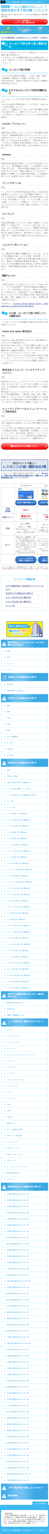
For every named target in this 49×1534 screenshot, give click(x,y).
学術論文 (10, 684)
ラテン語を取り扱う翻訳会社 (17, 838)
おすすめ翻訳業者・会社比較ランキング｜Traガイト (25, 2)
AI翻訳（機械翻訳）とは (15, 1015)
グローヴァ (11, 1061)
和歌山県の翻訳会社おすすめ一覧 (18, 1343)
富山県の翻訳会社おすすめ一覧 (18, 1300)
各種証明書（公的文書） (15, 691)
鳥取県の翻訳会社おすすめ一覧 (18, 1381)
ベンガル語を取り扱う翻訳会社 (18, 913)
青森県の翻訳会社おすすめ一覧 (18, 1200)
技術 (8, 705)
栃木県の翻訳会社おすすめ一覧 (18, 1244)
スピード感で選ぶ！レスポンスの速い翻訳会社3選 (23, 22)
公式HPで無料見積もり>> (26, 502)
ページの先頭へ (40, 1503)
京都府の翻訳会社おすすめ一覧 (18, 1362)
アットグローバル (13, 1036)
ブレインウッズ (12, 1142)
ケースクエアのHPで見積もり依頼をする (25, 559)
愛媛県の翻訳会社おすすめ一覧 (18, 1424)
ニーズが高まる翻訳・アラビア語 (18, 789)
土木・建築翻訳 (12, 737)
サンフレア (11, 1073)
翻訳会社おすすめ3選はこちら (24, 446)
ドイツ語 (10, 801)
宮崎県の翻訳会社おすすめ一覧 (18, 1468)
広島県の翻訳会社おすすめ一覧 (18, 1399)
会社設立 (10, 749)
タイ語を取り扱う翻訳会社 (16, 919)
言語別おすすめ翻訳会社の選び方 (19, 593)
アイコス (10, 1030)
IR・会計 (10, 743)
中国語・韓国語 (12, 776)
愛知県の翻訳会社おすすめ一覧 (18, 1325)
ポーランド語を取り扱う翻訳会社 (18, 851)
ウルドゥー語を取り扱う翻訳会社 (18, 907)
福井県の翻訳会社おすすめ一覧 (18, 1312)
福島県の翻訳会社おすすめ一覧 (18, 1231)
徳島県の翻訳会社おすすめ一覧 (18, 1418)
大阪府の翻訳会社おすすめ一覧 (18, 1368)
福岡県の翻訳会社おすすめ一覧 (18, 1436)
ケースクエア (11, 1067)
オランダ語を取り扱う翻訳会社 (18, 597)
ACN (8, 1105)
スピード (10, 663)
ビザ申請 (10, 755)
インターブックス (13, 1042)
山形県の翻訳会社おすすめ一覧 (18, 1225)
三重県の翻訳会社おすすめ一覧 (18, 1337)
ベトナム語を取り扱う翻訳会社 (18, 957)
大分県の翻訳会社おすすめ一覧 (18, 1449)
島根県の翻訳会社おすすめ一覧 (18, 1387)
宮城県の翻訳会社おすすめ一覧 (18, 1219)
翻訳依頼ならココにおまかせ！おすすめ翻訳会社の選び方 (26, 643)
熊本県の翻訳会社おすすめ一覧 (18, 1461)
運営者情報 (13, 1495)
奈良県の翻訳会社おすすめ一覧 (18, 1349)
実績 (8, 651)
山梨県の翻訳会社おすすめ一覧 (18, 1287)
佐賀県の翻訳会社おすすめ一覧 (18, 1455)
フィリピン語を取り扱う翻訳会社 (18, 894)
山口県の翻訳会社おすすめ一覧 (18, 1405)
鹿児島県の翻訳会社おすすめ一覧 (18, 1474)
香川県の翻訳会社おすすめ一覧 (18, 1412)
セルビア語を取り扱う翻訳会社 (18, 938)
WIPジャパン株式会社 (14, 1135)
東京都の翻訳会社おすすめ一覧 (18, 1275)
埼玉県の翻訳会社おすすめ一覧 (18, 1262)
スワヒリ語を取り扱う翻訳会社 (18, 901)
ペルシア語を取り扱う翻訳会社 (18, 602)
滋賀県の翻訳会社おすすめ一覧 (18, 1356)
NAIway (9, 1117)
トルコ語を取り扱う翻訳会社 (17, 832)
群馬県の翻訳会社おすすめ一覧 (18, 1250)
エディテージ (11, 1048)
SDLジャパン (11, 1161)
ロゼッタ (10, 1092)
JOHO (9, 1111)
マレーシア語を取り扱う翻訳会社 (18, 888)
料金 (8, 657)
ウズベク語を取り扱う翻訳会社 (18, 988)
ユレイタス (11, 1098)
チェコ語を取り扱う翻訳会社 (17, 857)
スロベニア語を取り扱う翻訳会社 (18, 926)
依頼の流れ (11, 1009)
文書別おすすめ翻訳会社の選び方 (22, 677)
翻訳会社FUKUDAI (13, 1173)
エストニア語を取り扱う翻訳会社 (18, 932)
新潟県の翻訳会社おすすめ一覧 (18, 1237)
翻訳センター (11, 1123)
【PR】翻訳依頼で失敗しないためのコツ (26, 1487)
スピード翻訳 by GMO (14, 1129)
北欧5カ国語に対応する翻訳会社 (18, 782)
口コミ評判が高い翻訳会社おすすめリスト (26, 1022)
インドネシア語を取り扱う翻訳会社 (19, 870)
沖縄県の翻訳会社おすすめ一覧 (18, 1480)
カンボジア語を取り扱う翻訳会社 (18, 944)
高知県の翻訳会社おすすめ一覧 (18, 1430)
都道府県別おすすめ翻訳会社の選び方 (24, 1186)
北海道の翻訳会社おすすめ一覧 (18, 1194)
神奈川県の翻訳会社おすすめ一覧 (18, 1281)
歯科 (8, 730)
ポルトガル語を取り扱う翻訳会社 (18, 820)
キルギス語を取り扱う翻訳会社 (18, 982)
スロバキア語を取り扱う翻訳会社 (18, 963)
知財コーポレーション (15, 1154)
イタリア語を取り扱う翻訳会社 (18, 826)
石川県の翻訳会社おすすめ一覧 (18, 1306)
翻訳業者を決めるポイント (16, 1003)
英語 (8, 770)
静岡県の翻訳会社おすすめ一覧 (18, 1293)
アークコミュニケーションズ (17, 1167)
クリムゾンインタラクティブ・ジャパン (21, 1055)
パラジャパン (11, 1179)
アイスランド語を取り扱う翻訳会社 (19, 882)
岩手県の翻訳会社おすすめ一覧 (18, 1206)
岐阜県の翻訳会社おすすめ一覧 (18, 1331)
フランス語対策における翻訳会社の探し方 (22, 795)
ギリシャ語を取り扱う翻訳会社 (18, 845)
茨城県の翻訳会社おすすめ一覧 (18, 1256)
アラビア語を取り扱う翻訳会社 (18, 876)
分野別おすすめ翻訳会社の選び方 (22, 698)
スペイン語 (10, 606)
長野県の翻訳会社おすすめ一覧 (18, 1318)
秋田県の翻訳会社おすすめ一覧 (18, 1213)
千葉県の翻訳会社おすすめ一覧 (18, 1269)
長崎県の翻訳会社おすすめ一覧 (18, 1443)
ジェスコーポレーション (15, 1080)
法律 (8, 718)
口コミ (9, 669)
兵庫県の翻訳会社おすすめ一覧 (18, 1374)
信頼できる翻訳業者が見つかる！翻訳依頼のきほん (26, 995)
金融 (8, 724)
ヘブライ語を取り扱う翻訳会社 (18, 950)
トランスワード (12, 1086)
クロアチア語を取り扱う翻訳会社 (18, 975)
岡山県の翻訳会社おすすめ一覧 (18, 1393)
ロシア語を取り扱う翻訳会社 (17, 814)
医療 (8, 712)
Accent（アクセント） (15, 1148)
